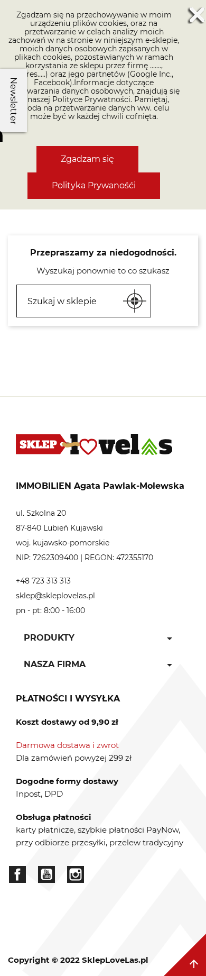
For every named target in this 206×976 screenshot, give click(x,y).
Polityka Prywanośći (94, 185)
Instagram (75, 874)
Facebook (17, 874)
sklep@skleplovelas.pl (55, 595)
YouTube (46, 874)
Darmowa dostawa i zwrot (67, 745)
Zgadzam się (87, 159)
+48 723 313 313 (43, 581)
